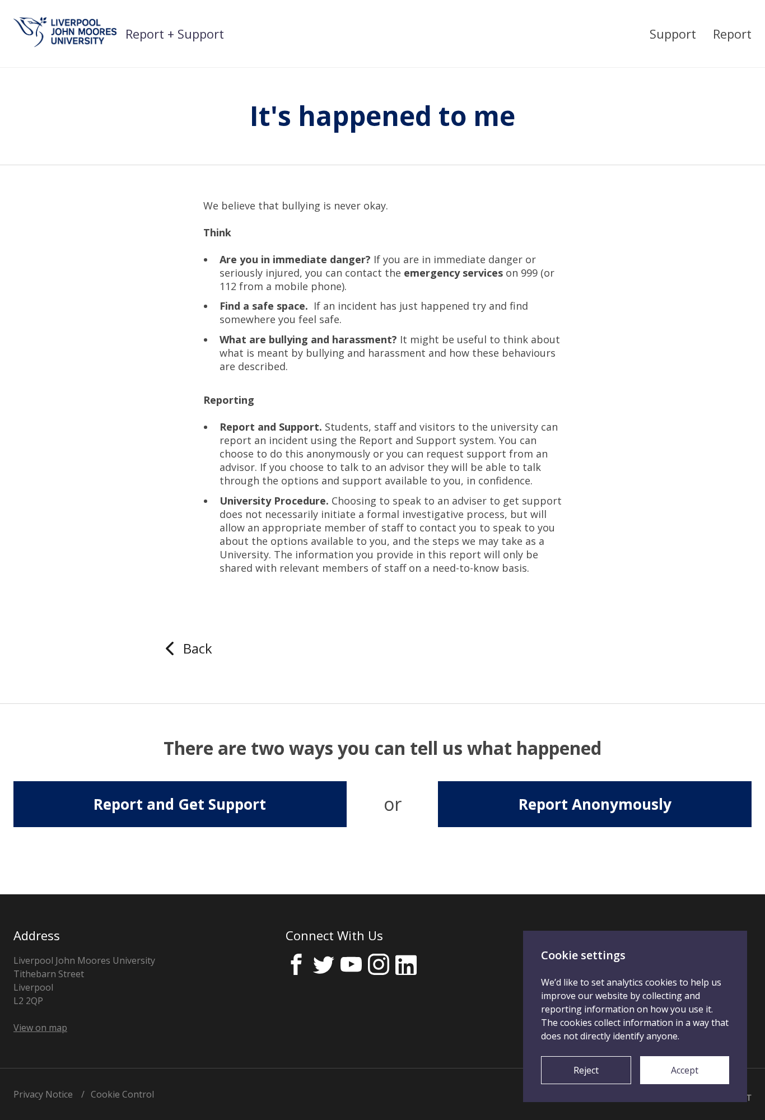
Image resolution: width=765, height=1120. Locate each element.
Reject (586, 1070)
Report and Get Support (180, 804)
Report (732, 33)
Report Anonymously (595, 804)
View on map (40, 1027)
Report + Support (174, 33)
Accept (684, 1070)
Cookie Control (122, 1094)
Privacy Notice (43, 1094)
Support (673, 33)
